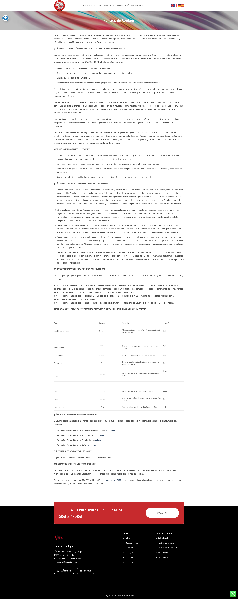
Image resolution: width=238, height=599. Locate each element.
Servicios (108, 5)
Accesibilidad (163, 552)
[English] (172, 5)
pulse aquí (110, 430)
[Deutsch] (179, 5)
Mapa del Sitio (164, 557)
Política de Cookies (166, 543)
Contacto (139, 5)
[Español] (182, 5)
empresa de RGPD (113, 480)
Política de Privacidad (167, 547)
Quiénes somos (95, 5)
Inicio (85, 5)
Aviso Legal (163, 538)
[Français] (176, 5)
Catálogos (129, 5)
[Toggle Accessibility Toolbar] (6, 18)
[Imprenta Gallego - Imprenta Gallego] (66, 5)
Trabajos (120, 5)
